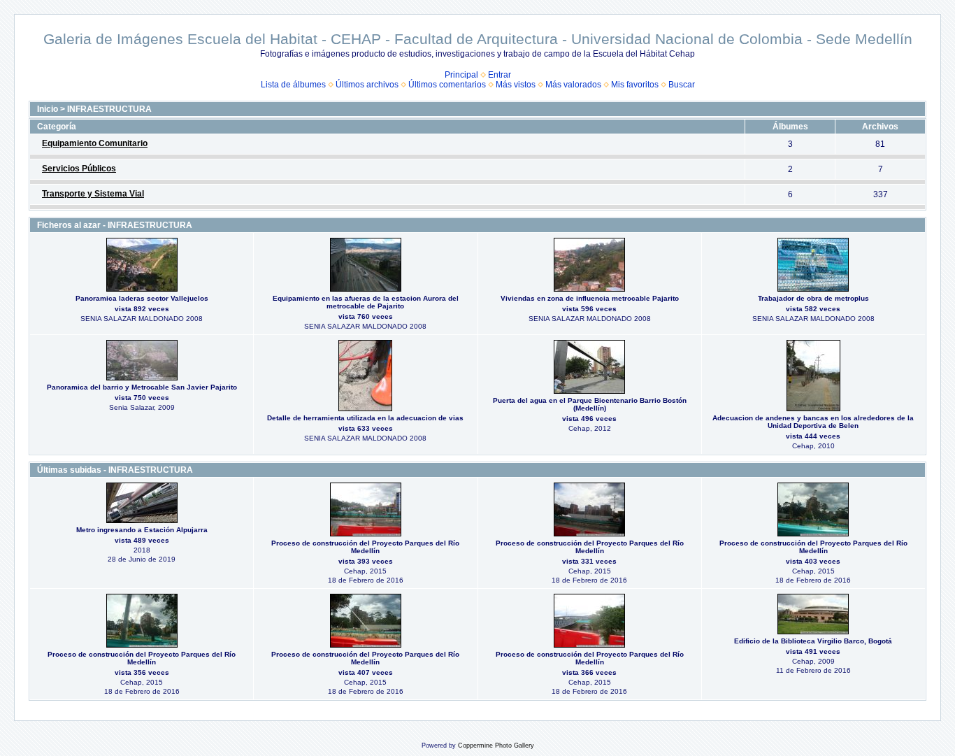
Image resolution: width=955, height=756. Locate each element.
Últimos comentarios (447, 85)
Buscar (681, 85)
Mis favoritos (635, 85)
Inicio (47, 109)
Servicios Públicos (79, 168)
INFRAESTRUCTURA (109, 109)
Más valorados (573, 85)
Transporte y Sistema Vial (93, 194)
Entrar (499, 75)
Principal (461, 75)
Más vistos (516, 85)
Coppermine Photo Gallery (496, 745)
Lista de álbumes (293, 85)
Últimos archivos (367, 85)
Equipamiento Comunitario (95, 143)
